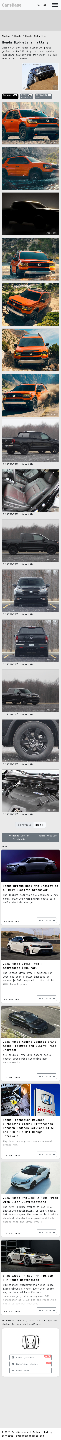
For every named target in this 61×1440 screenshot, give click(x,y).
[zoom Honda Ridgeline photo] (55, 87)
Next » (39, 824)
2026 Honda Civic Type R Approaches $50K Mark (23, 966)
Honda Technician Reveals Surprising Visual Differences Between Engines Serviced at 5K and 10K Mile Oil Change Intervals (29, 1128)
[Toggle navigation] (54, 5)
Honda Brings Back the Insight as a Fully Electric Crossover (30, 888)
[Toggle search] (38, 5)
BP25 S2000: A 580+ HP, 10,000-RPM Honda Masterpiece (29, 1278)
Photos (6, 36)
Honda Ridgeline (35, 36)
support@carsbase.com (30, 1435)
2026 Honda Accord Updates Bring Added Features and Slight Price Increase (29, 1046)
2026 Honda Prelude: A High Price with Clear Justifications (30, 1200)
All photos (9, 95)
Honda (17, 36)
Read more (46, 920)
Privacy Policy (43, 1432)
